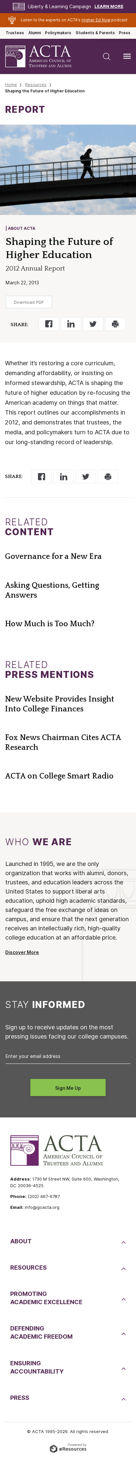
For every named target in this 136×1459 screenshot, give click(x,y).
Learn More (108, 6)
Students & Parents (95, 33)
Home (11, 84)
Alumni (34, 33)
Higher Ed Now (96, 20)
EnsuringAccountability (37, 1367)
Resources (36, 84)
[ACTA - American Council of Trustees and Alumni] (44, 56)
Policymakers (58, 33)
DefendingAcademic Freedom (41, 1332)
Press (124, 33)
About (21, 1241)
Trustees (15, 33)
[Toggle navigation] (127, 56)
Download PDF (29, 302)
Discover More (22, 952)
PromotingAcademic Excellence (46, 1297)
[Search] (106, 56)
